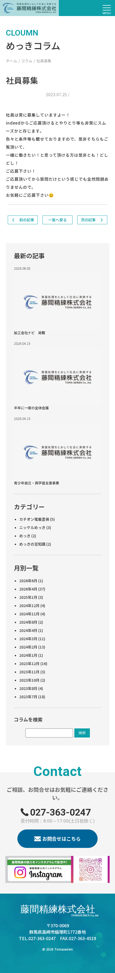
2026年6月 (28, 580)
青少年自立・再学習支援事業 (36, 482)
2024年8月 (28, 622)
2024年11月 (29, 613)
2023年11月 (29, 671)
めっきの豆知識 (32, 544)
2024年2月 (28, 647)
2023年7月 (28, 696)
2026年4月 (28, 589)
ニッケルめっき (32, 527)
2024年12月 (29, 605)
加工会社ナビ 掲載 (29, 332)
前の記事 (26, 219)
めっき (24, 535)
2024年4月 (28, 630)
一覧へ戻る (57, 219)
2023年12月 (29, 663)
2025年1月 (28, 597)
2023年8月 (28, 688)
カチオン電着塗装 (34, 519)
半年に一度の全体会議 (31, 407)
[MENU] (107, 8)
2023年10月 (29, 680)
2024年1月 (28, 655)
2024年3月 (28, 638)
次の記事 (89, 219)
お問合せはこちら (61, 838)
